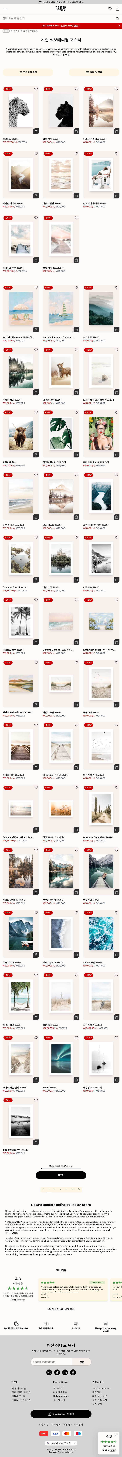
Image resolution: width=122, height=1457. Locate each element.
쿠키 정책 (56, 1424)
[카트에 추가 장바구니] (36, 131)
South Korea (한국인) (61, 1443)
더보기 (61, 1175)
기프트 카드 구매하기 (63, 1414)
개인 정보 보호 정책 (73, 1424)
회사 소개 (58, 1388)
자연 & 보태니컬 (30, 31)
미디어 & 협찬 (60, 1392)
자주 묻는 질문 (99, 1396)
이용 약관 (44, 1424)
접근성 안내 (59, 1399)
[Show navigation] (5, 8)
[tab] (110, 9)
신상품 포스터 (19, 1396)
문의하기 (96, 1392)
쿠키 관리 (97, 1403)
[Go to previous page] (43, 1189)
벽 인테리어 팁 (19, 1388)
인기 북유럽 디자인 (21, 1392)
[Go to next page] (79, 1189)
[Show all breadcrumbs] (6, 31)
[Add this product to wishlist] (36, 89)
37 (73, 1189)
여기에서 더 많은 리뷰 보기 (61, 1308)
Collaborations (61, 1396)
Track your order (100, 1388)
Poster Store (68, 1449)
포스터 (16, 31)
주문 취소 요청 (99, 1399)
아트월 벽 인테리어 (21, 1399)
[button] (108, 1443)
